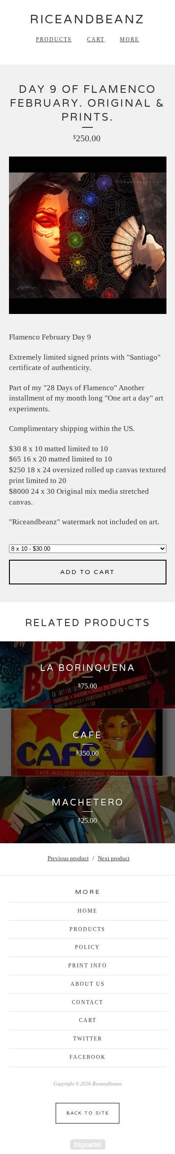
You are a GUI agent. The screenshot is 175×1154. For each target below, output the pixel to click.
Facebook (88, 1057)
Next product (114, 858)
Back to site (87, 1113)
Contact (87, 1002)
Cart (96, 39)
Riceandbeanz (87, 19)
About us (87, 984)
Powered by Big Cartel (87, 1144)
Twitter (87, 1039)
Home (87, 911)
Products (54, 39)
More (129, 39)
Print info (87, 965)
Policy (87, 947)
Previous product (68, 858)
